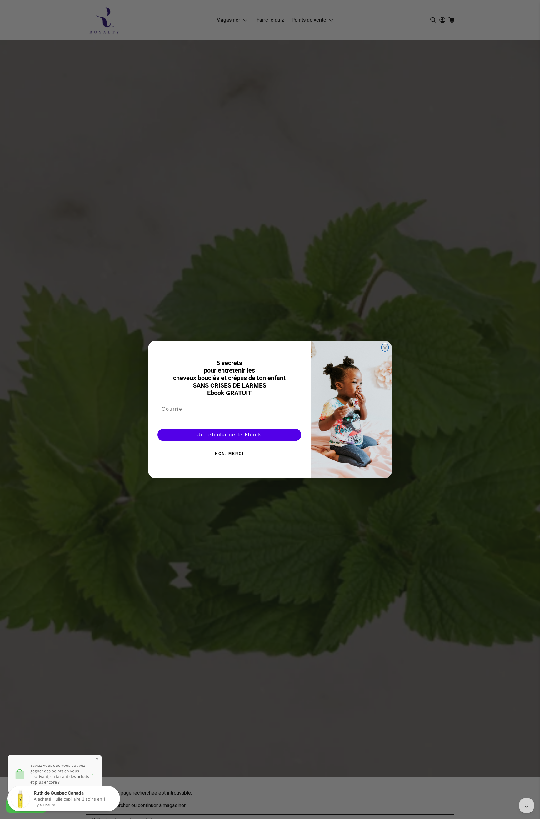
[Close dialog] (385, 347)
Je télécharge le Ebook (230, 435)
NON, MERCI (229, 453)
